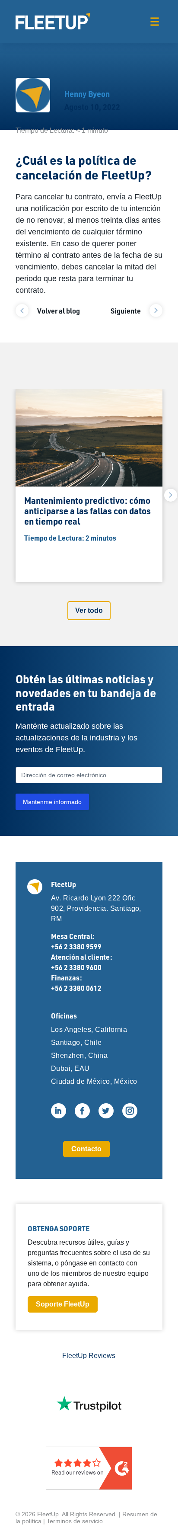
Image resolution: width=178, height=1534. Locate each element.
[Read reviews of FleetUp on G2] (89, 1468)
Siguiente (126, 310)
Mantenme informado (52, 801)
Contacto (86, 1149)
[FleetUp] (53, 21)
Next (170, 495)
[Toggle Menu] (154, 21)
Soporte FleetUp (62, 1304)
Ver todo (89, 610)
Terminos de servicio (75, 1521)
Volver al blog (58, 310)
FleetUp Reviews (88, 1355)
